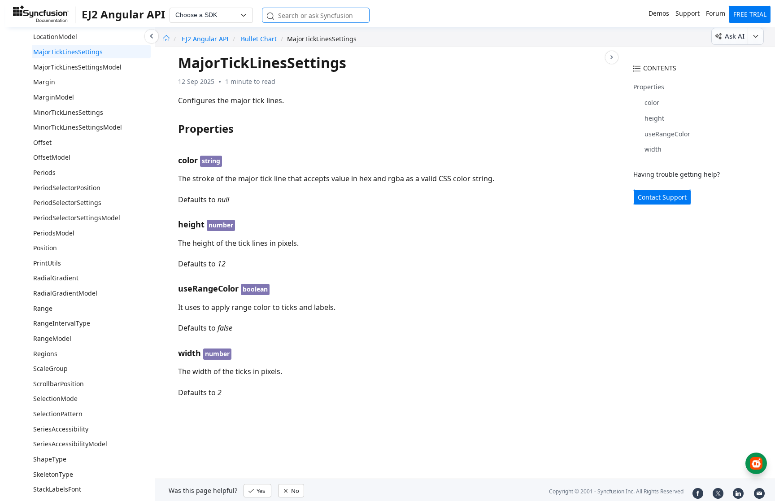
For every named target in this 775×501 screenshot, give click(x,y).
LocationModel (55, 36)
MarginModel (53, 97)
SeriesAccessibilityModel (70, 444)
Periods (44, 172)
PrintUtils (47, 263)
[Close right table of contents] (612, 57)
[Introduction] (166, 39)
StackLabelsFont (57, 489)
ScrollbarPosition (58, 383)
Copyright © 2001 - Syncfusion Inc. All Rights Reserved (616, 491)
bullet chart (259, 39)
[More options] (755, 36)
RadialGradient (55, 278)
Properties (648, 87)
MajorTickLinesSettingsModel (77, 67)
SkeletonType (53, 474)
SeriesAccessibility (60, 429)
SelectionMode (55, 398)
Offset (42, 142)
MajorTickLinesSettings (68, 52)
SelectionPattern (58, 414)
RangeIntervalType (61, 323)
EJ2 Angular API (206, 39)
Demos (659, 13)
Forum (715, 13)
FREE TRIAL (749, 14)
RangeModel (52, 338)
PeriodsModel (53, 233)
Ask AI (735, 35)
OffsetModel (51, 157)
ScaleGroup (50, 368)
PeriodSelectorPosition (66, 187)
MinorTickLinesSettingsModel (77, 127)
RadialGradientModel (65, 293)
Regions (45, 353)
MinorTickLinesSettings (68, 112)
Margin (44, 82)
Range (42, 308)
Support (687, 13)
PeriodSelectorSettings (67, 202)
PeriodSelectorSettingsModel (76, 217)
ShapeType (49, 459)
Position (45, 248)
